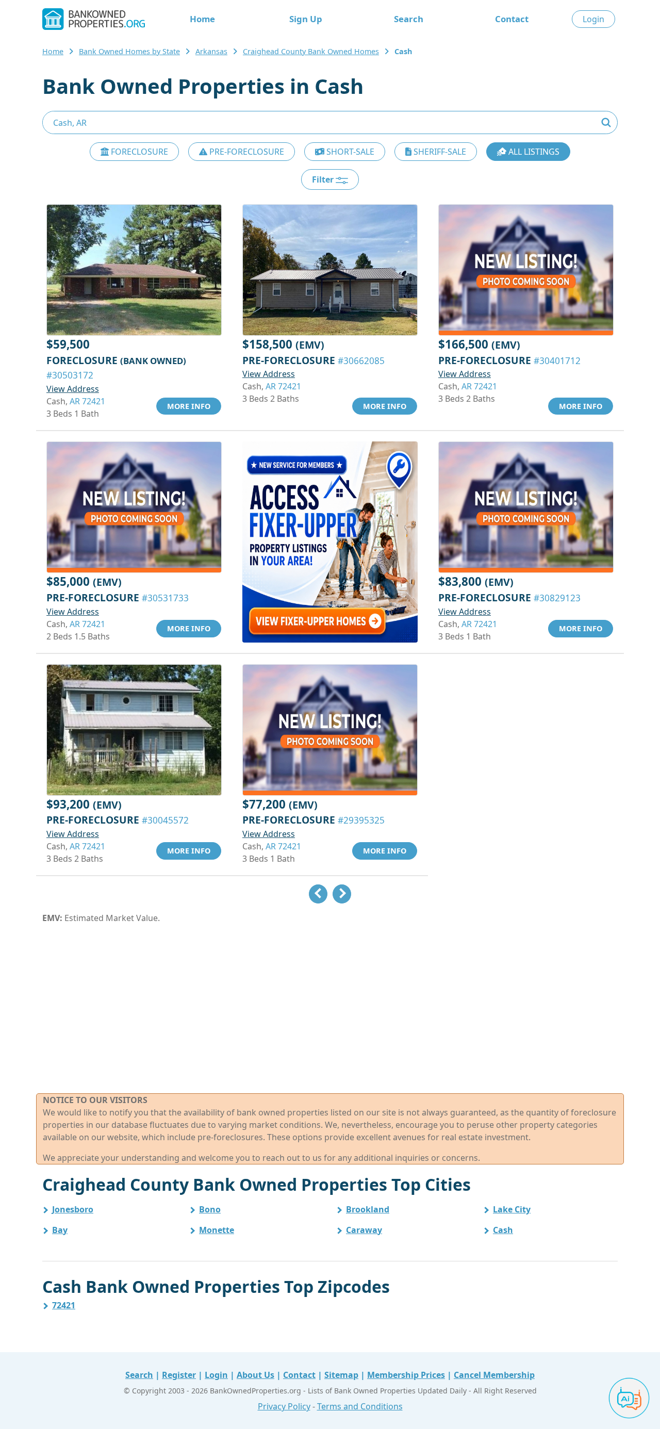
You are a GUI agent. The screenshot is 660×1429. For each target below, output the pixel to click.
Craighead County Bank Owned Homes (311, 51)
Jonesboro (72, 1209)
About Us (255, 1375)
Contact (512, 19)
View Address (72, 389)
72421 (63, 1305)
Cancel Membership (494, 1375)
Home (202, 19)
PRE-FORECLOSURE (245, 151)
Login (593, 19)
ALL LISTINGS (532, 151)
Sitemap (341, 1375)
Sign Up (305, 19)
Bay (60, 1230)
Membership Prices (406, 1375)
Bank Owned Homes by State (129, 51)
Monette (216, 1230)
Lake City (512, 1209)
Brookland (367, 1209)
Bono (210, 1209)
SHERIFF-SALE (438, 151)
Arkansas (211, 51)
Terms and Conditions (360, 1406)
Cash (503, 1230)
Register (179, 1375)
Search (408, 19)
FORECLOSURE (138, 151)
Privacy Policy (284, 1406)
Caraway (364, 1230)
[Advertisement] (330, 1009)
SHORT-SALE (349, 151)
